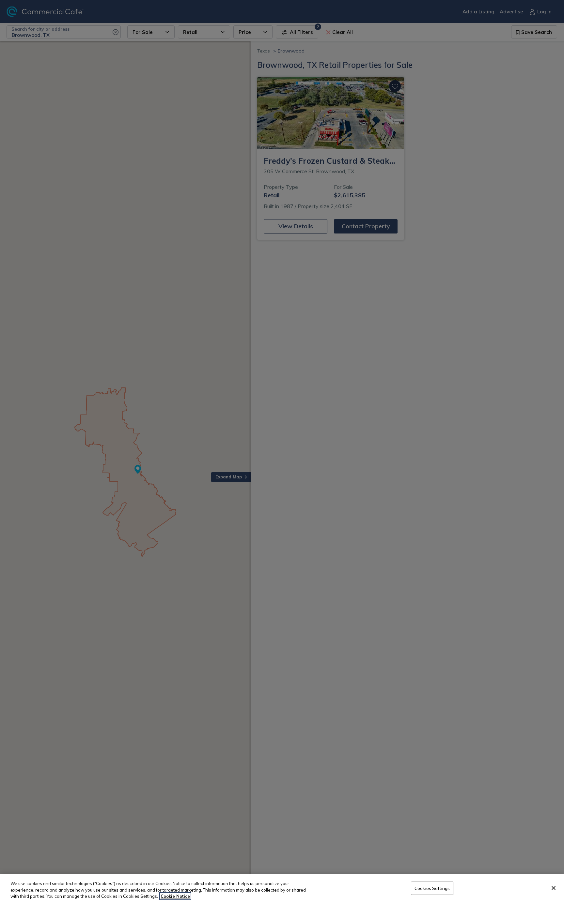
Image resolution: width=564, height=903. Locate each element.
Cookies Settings (432, 888)
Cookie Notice (175, 896)
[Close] (553, 888)
